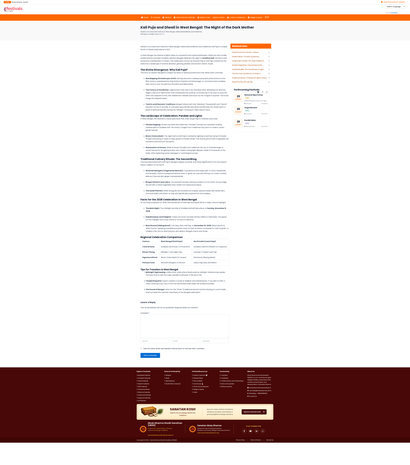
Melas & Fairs (205, 17)
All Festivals (142, 401)
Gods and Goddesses (201, 387)
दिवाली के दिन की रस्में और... (243, 82)
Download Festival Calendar (394, 2)
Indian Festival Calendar (185, 17)
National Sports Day (253, 95)
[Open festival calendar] (258, 92)
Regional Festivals (144, 398)
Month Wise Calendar (173, 384)
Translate (393, 13)
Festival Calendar (199, 375)
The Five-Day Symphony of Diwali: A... (246, 73)
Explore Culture (219, 17)
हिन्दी (267, 17)
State (167, 378)
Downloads (197, 384)
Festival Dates (198, 378)
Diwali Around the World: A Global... (245, 52)
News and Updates (227, 384)
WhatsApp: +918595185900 (258, 393)
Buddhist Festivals (144, 375)
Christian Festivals (144, 378)
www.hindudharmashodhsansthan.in (160, 435)
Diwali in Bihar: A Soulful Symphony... (246, 56)
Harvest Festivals (144, 389)
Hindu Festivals (143, 381)
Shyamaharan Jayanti (20, 2)
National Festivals (144, 392)
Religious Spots (256, 17)
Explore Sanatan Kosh (252, 412)
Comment (145, 313)
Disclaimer (269, 440)
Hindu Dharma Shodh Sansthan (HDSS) (163, 440)
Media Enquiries (226, 387)
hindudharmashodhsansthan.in (260, 388)
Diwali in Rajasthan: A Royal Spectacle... (247, 65)
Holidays (168, 17)
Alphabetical (170, 381)
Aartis (195, 392)
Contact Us (253, 396)
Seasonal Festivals (144, 395)
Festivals (156, 17)
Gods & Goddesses (237, 17)
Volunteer (224, 375)
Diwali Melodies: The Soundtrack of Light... (248, 69)
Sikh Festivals (142, 387)
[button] (262, 92)
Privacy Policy (240, 440)
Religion (168, 375)
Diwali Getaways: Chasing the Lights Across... (250, 78)
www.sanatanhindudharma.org (208, 433)
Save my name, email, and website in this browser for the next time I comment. (174, 348)
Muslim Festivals (143, 384)
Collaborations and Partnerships (232, 381)
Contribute (224, 378)
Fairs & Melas (197, 381)
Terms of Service (255, 440)
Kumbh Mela (250, 120)
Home (146, 17)
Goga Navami (250, 107)
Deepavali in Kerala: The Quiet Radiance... (248, 61)
